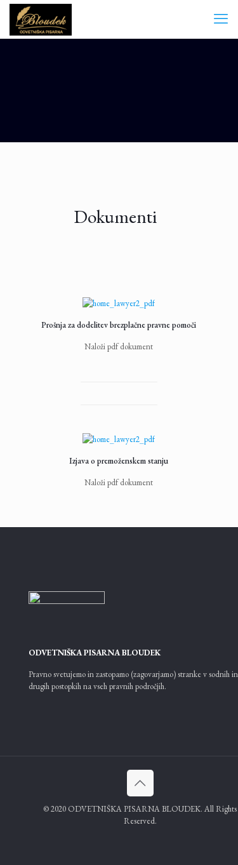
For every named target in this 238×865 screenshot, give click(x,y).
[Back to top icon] (140, 783)
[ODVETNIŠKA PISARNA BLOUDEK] (41, 19)
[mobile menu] (221, 19)
